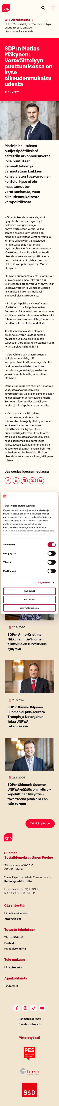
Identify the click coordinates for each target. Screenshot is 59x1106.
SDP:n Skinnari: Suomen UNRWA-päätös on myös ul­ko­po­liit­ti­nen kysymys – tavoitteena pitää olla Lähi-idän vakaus (29, 794)
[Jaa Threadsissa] (32, 480)
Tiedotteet (11, 986)
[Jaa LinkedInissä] (24, 480)
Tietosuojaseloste (29, 1018)
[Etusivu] (6, 20)
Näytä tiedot (44, 582)
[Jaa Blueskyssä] (40, 480)
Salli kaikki (29, 591)
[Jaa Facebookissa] (8, 480)
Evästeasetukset (29, 1024)
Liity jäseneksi (13, 967)
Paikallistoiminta (15, 948)
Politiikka (10, 943)
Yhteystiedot (12, 918)
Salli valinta (29, 599)
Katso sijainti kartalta (18, 881)
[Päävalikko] (53, 8)
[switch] (52, 553)
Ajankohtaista (21, 20)
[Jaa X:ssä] (16, 480)
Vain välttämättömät (29, 608)
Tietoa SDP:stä (13, 937)
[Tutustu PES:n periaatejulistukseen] (29, 1060)
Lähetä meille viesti (16, 913)
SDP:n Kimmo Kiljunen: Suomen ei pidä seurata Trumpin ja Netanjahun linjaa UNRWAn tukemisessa (26, 716)
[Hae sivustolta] (43, 8)
